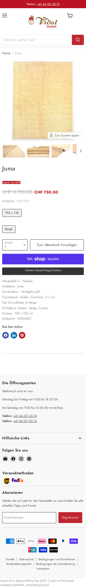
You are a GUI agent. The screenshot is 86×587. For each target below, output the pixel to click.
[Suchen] (78, 40)
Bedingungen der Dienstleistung (55, 564)
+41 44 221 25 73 (48, 4)
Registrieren (70, 517)
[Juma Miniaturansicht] (13, 151)
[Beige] (9, 234)
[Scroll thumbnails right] (79, 151)
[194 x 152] (12, 217)
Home (6, 53)
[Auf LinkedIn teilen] (14, 335)
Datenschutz (26, 559)
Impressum (43, 568)
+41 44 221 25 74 (25, 416)
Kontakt (10, 559)
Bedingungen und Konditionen (57, 559)
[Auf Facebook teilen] (5, 335)
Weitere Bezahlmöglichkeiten (43, 270)
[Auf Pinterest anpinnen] (22, 335)
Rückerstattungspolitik (18, 564)
